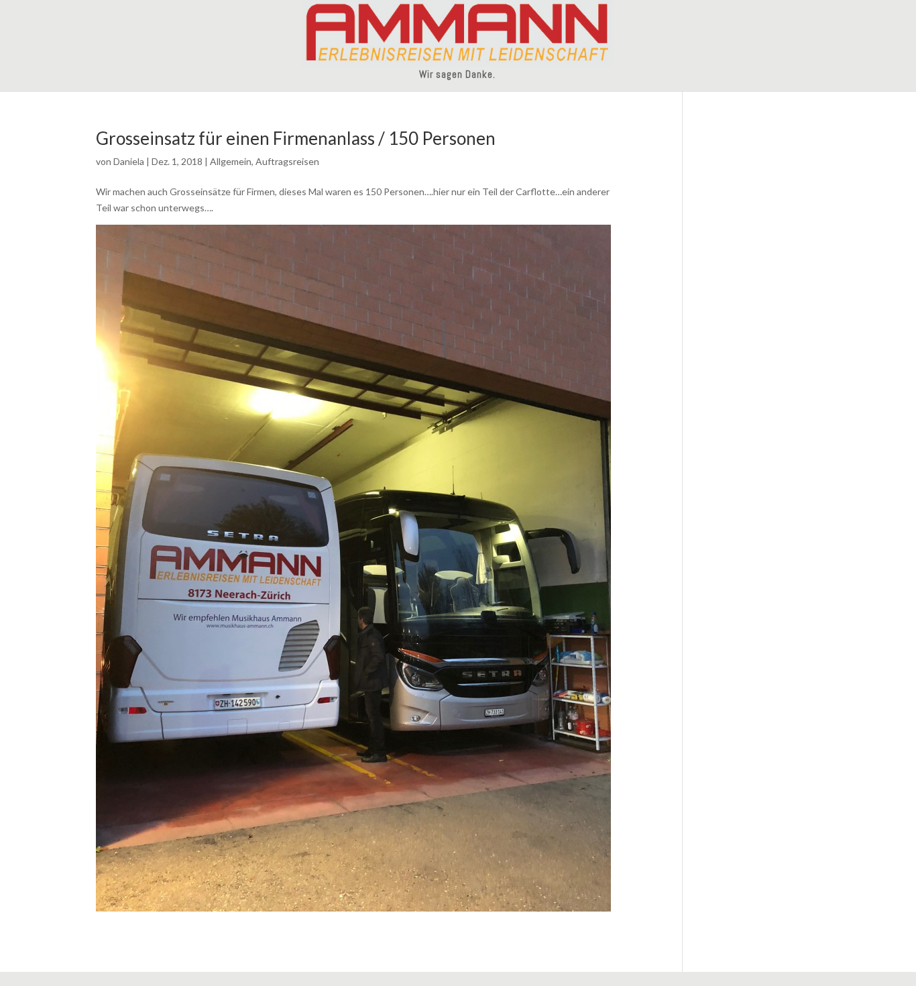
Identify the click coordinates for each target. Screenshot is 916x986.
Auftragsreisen (287, 161)
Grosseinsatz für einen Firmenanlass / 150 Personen (296, 138)
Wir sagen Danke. (457, 75)
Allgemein (230, 161)
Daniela (128, 161)
